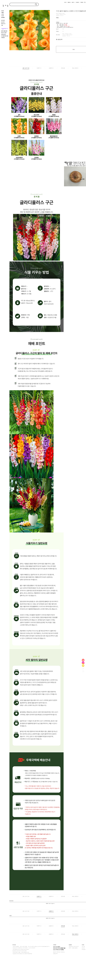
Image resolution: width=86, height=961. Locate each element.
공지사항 (3, 20)
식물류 (2, 12)
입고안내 (3, 22)
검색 (84, 2)
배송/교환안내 (75, 68)
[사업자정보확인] (26, 949)
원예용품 (3, 17)
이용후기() (39, 68)
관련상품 (63, 68)
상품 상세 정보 (25, 68)
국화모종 (3, 37)
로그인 (65, 2)
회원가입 (69, 2)
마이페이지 (77, 2)
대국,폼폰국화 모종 (4, 35)
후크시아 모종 (3, 32)
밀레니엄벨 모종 (4, 31)
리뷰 (2, 25)
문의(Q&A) (3, 23)
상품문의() (51, 68)
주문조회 (81, 2)
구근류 (2, 15)
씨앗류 (2, 10)
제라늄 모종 (3, 34)
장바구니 (73, 2)
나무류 (2, 14)
